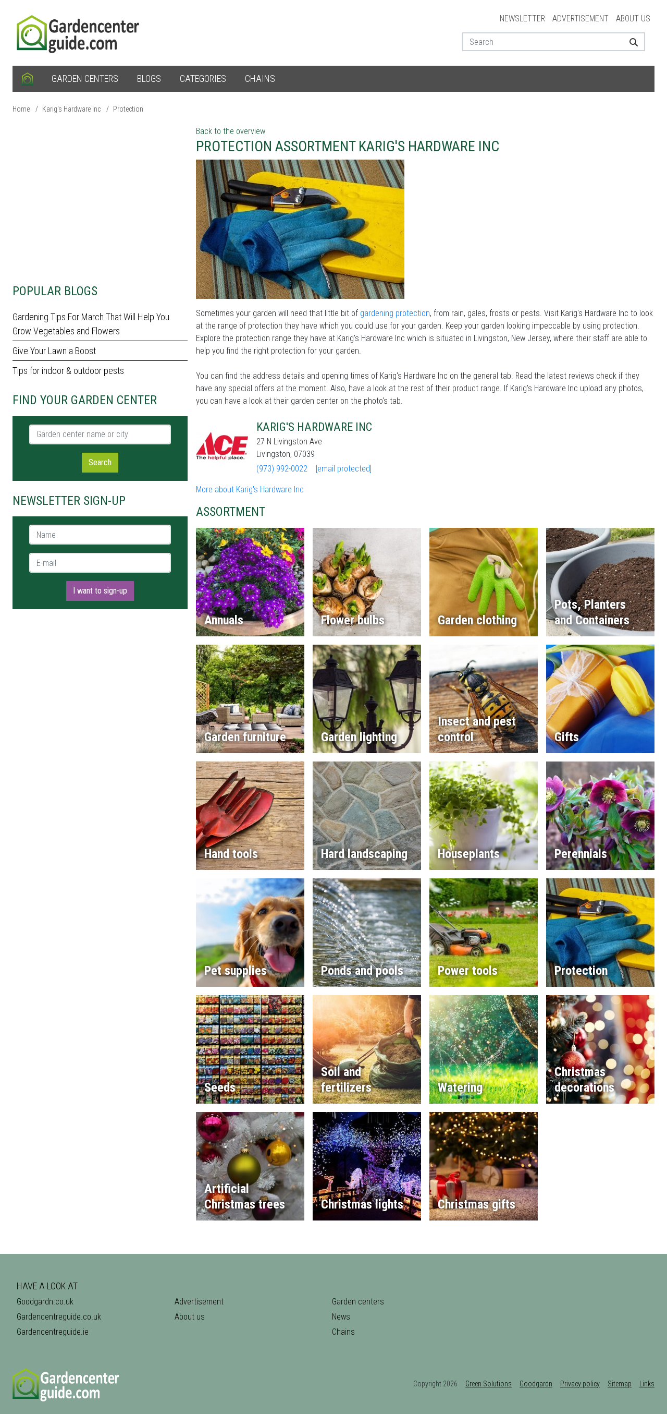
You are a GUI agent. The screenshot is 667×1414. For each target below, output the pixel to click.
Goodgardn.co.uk (45, 1302)
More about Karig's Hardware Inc (250, 489)
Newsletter (522, 18)
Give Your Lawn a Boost (54, 350)
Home (21, 109)
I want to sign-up (100, 591)
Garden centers (85, 78)
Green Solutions (488, 1384)
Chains (260, 78)
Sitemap (620, 1384)
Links (646, 1384)
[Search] (629, 41)
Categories (203, 78)
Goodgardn (536, 1384)
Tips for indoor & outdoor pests (68, 370)
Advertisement (580, 18)
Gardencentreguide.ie (53, 1332)
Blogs (149, 78)
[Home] (27, 79)
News (341, 1317)
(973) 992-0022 (281, 469)
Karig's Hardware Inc (71, 109)
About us (633, 18)
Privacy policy (580, 1384)
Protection (128, 109)
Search (100, 462)
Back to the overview (230, 131)
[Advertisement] (100, 198)
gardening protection (395, 313)
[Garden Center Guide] (79, 32)
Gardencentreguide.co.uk (59, 1317)
